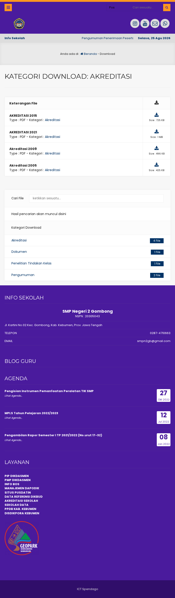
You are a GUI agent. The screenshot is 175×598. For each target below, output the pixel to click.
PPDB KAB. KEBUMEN (20, 509)
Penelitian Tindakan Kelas (85, 263)
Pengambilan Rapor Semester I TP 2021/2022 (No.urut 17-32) (53, 435)
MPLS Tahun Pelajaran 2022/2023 (31, 413)
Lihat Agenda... (13, 396)
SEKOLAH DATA (16, 505)
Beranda (90, 54)
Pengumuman (85, 275)
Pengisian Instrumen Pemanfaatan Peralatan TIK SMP (49, 391)
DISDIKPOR (13, 513)
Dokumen (85, 251)
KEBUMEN (31, 513)
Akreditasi (52, 120)
